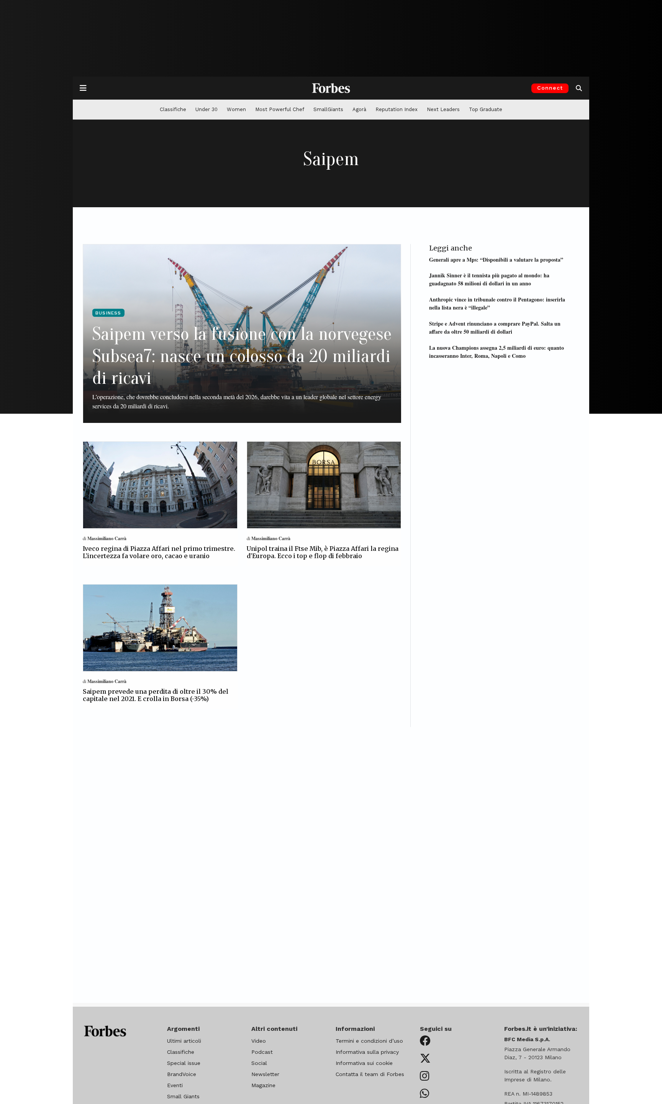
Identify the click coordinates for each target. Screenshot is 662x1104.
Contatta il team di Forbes (370, 1074)
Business (108, 313)
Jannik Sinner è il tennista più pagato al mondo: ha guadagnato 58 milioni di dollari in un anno (489, 279)
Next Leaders (443, 109)
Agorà (359, 109)
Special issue (183, 1063)
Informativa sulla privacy (367, 1052)
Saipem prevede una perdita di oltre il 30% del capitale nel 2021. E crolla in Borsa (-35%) (155, 695)
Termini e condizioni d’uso (369, 1041)
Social (259, 1063)
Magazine (263, 1085)
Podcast (262, 1052)
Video (258, 1041)
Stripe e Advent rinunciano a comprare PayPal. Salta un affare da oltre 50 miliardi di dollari (494, 327)
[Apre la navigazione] (83, 88)
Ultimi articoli (184, 1041)
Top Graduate (485, 109)
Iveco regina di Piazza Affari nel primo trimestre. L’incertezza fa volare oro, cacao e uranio (159, 552)
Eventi (175, 1085)
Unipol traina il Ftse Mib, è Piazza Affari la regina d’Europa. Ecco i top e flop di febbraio (322, 552)
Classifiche (173, 109)
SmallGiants (328, 109)
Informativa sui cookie (364, 1063)
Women (236, 109)
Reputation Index (396, 109)
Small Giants (183, 1096)
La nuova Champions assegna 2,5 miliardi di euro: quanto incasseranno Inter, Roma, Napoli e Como (496, 351)
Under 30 (206, 109)
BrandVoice (181, 1074)
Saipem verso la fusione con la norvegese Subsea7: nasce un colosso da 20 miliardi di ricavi (242, 355)
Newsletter (265, 1074)
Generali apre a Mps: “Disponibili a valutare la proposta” (496, 259)
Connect (550, 88)
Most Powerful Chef (279, 109)
